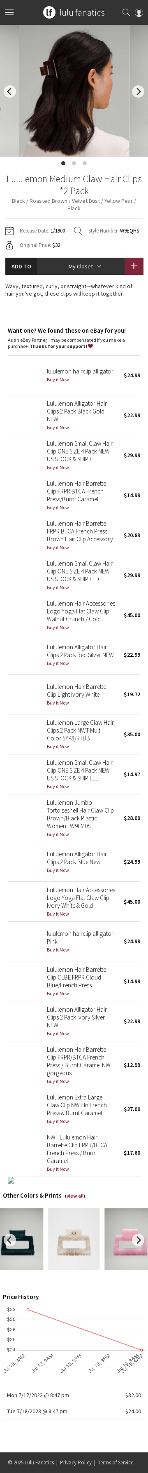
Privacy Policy (76, 1462)
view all (75, 1196)
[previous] (10, 91)
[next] (138, 91)
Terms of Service (115, 1462)
